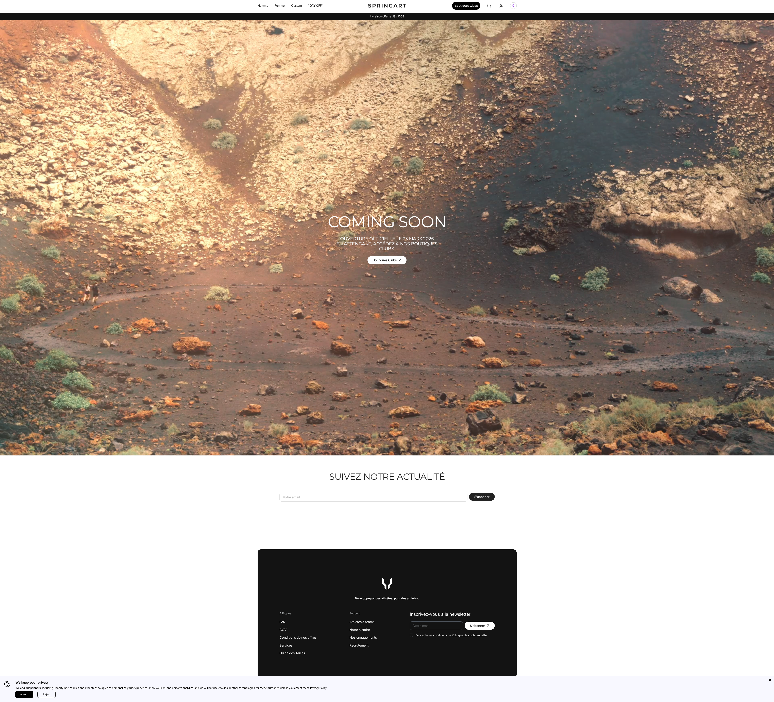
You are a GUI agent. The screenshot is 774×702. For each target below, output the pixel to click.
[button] (489, 5)
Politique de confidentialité (469, 635)
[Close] (770, 680)
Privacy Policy (318, 688)
